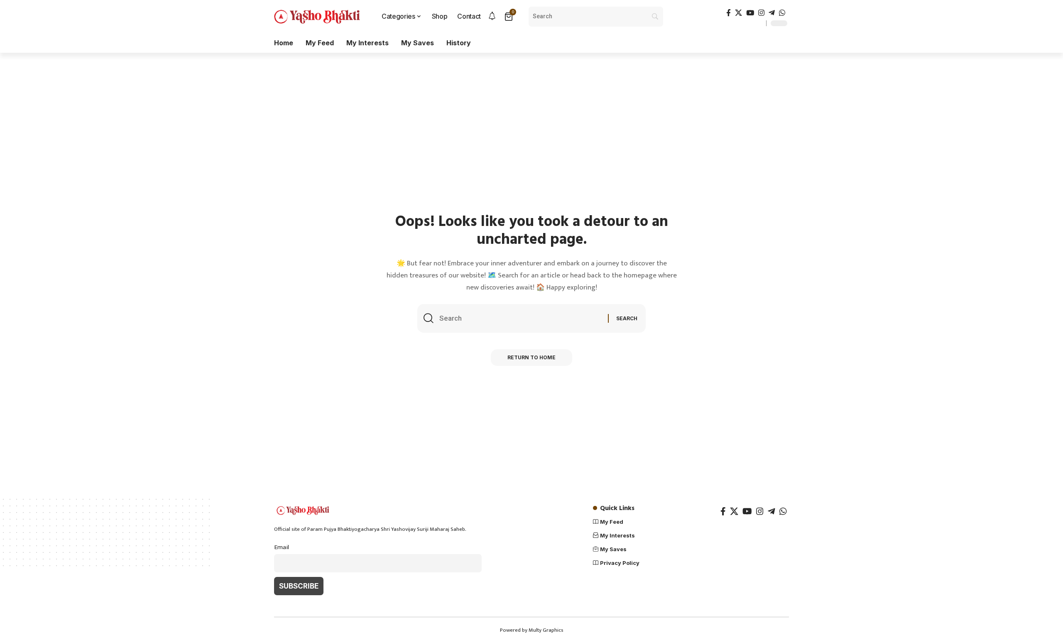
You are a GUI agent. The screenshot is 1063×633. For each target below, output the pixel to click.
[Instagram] (761, 13)
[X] (738, 13)
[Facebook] (728, 13)
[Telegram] (772, 13)
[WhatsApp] (782, 13)
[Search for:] (520, 318)
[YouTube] (750, 13)
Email (281, 547)
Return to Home (531, 357)
